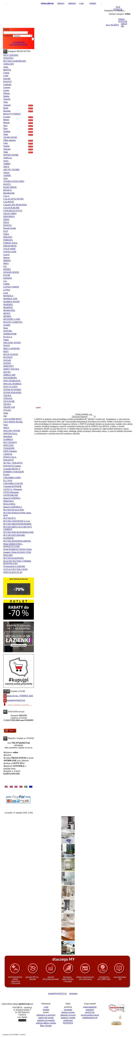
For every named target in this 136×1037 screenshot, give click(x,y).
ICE (5, 266)
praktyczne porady (46, 1017)
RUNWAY (8, 357)
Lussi (5, 293)
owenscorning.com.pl (90, 1015)
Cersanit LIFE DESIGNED (15, 205)
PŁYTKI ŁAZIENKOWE (14, 61)
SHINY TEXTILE (11, 369)
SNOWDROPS (10, 378)
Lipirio (6, 90)
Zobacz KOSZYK (122, 20)
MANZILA (8, 296)
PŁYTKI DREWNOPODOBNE (17, 524)
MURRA (7, 316)
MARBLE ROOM (11, 301)
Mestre (6, 120)
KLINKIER (8, 538)
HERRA (7, 260)
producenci (68, 1020)
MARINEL (8, 304)
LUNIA (6, 290)
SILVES (6, 372)
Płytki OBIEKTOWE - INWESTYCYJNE (13, 545)
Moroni (6, 122)
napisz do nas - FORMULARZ (20, 696)
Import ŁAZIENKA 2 (12, 507)
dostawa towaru (68, 1012)
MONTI (6, 313)
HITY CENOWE (10, 55)
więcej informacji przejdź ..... (19, 705)
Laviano (6, 117)
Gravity (6, 254)
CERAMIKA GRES (12, 477)
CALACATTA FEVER (13, 199)
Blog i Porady (46, 1025)
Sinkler (6, 96)
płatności (72, 3)
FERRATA (8, 240)
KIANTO (7, 81)
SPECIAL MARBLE (12, 384)
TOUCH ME (9, 401)
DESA (6, 222)
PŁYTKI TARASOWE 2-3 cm (16, 521)
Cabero (6, 73)
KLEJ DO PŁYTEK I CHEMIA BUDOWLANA (17, 562)
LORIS (6, 284)
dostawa (60, 3)
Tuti (5, 416)
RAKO (6, 474)
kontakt (93, 3)
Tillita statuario (9, 140)
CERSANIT (8, 64)
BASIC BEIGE (10, 187)
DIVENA (7, 225)
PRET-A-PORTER (11, 348)
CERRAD (7, 454)
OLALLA (7, 337)
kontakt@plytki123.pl (16, 700)
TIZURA (7, 395)
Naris (5, 328)
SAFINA (7, 363)
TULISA (7, 410)
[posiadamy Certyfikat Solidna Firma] (14, 993)
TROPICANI (9, 407)
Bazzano (7, 111)
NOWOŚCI (8, 58)
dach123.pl (89, 1012)
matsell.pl (90, 1009)
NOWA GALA (9, 457)
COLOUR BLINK (11, 208)
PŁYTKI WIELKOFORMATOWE (18, 532)
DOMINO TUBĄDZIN (13, 472)
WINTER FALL (10, 433)
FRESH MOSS (9, 246)
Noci (5, 125)
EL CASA (7, 480)
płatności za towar (68, 1015)
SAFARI (7, 360)
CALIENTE (8, 202)
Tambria (6, 131)
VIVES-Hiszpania (11, 492)
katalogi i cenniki (68, 1017)
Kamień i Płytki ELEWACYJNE (17, 552)
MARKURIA (9, 310)
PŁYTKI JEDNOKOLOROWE (17, 541)
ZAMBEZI (8, 439)
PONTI (6, 345)
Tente (5, 134)
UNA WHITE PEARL (13, 422)
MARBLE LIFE (10, 298)
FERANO (7, 237)
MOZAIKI (8, 555)
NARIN (6, 325)
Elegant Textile (9, 228)
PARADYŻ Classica (12, 466)
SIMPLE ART (9, 375)
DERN (6, 219)
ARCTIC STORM (11, 169)
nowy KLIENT (112, 25)
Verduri (6, 146)
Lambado (7, 84)
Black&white (8, 193)
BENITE (7, 70)
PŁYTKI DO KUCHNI (13, 510)
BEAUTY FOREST (12, 114)
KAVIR (6, 275)
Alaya (5, 161)
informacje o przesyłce (46, 1015)
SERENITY (8, 366)
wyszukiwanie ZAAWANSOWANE (18, 43)
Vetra (5, 425)
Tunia (5, 413)
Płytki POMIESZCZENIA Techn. (17, 549)
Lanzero (6, 87)
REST (6, 351)
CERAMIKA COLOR (13, 483)
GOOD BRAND (10, 495)
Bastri (5, 108)
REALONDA (9, 504)
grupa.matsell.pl (89, 1007)
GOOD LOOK (9, 252)
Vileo (5, 102)
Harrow (6, 257)
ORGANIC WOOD (12, 342)
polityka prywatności (46, 1020)
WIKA (6, 428)
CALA (6, 196)
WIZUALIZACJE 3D (12, 572)
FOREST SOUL (10, 243)
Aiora (5, 67)
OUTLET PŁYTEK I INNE (15, 569)
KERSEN (7, 278)
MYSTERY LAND (11, 319)
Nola (5, 128)
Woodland (7, 436)
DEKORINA (9, 216)
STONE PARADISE (12, 392)
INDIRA (7, 269)
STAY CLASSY (10, 386)
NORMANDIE (10, 334)
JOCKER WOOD (11, 272)
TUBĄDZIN (8, 448)
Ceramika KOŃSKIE (12, 486)
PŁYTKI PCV (9, 518)
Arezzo (6, 172)
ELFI (5, 231)
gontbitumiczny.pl (89, 1017)
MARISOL (8, 307)
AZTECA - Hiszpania (12, 489)
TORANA (7, 398)
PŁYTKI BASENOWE (13, 558)
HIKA (6, 263)
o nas (81, 3)
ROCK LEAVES (10, 354)
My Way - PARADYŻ (13, 463)
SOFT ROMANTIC (12, 381)
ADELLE (7, 158)
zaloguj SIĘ (124, 25)
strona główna (47, 3)
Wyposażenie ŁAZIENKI (14, 566)
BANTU (7, 184)
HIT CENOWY (10, 442)
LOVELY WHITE (11, 287)
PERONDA (8, 501)
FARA (6, 234)
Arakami (7, 105)
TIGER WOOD (10, 137)
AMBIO (6, 164)
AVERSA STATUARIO (13, 181)
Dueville (6, 78)
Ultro (5, 143)
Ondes (6, 340)
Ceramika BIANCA (11, 469)
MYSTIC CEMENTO (12, 322)
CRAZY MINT (10, 213)
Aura (5, 178)
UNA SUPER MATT (12, 419)
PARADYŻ (8, 460)
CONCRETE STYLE (12, 210)
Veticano (7, 149)
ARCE (6, 166)
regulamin (68, 1009)
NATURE (7, 331)
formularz (73, 993)
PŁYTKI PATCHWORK (14, 535)
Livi (5, 281)
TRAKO (7, 404)
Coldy (5, 76)
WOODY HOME (10, 155)
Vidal (5, 152)
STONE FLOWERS (12, 389)
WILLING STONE (11, 430)
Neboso (6, 93)
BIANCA (7, 190)
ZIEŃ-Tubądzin (10, 451)
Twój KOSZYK (117, 8)
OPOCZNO (8, 445)
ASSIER (7, 175)
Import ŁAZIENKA (11, 498)
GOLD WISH (9, 249)
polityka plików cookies (46, 1023)
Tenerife (6, 99)
